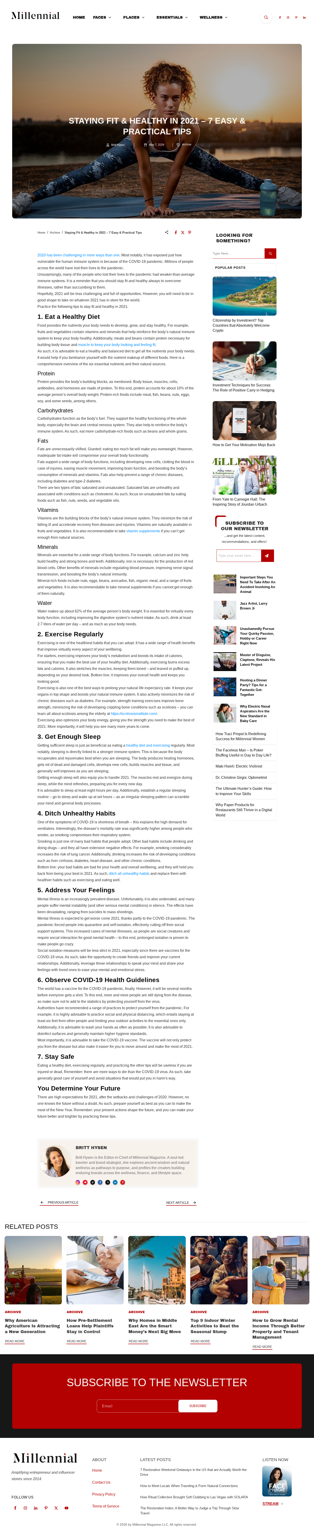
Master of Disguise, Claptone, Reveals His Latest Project (257, 659)
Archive (186, 144)
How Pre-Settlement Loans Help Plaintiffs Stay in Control (90, 1326)
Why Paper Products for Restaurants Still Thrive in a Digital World (244, 810)
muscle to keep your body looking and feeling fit (116, 345)
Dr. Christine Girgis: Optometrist (241, 777)
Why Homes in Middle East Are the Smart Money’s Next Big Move (154, 1326)
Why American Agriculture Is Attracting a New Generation (32, 1326)
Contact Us (101, 1482)
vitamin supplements (143, 531)
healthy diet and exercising (148, 745)
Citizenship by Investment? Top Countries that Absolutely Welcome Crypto (241, 325)
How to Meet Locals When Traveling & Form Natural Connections (189, 1486)
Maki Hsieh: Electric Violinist (239, 766)
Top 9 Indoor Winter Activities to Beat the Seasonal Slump (215, 1326)
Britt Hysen (91, 1147)
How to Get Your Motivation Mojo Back (244, 445)
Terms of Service (105, 1506)
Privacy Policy (103, 1494)
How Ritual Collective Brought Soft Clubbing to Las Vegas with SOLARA (194, 1497)
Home (41, 232)
